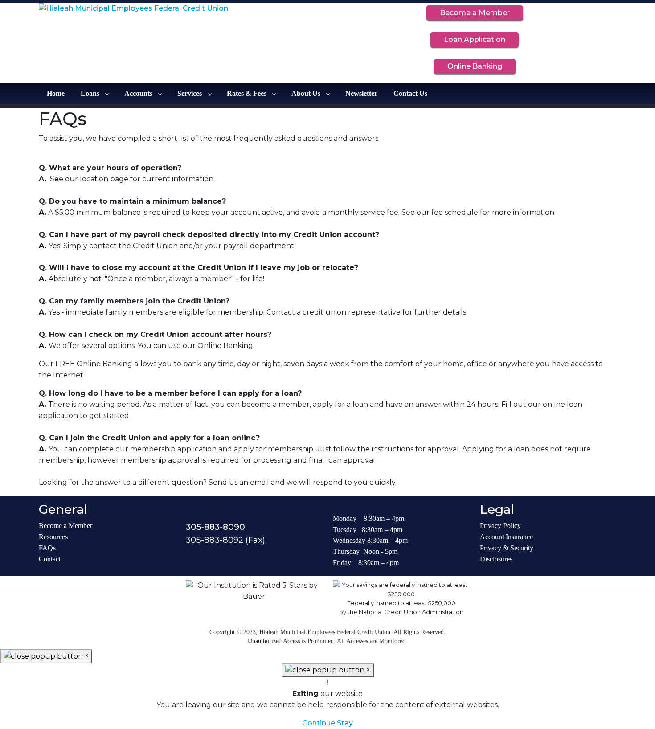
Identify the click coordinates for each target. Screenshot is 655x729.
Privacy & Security (506, 548)
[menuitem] (56, 93)
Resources (53, 537)
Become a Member (475, 12)
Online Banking (474, 66)
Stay (345, 723)
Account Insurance (506, 537)
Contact (50, 559)
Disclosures (496, 559)
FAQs (47, 548)
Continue (318, 723)
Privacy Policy (500, 525)
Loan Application (474, 39)
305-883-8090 (215, 527)
